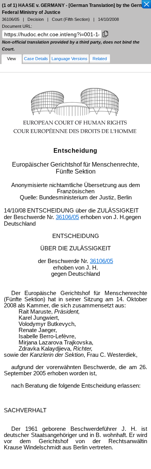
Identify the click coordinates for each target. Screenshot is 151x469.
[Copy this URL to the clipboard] (105, 33)
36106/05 (67, 217)
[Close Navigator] (146, 4)
